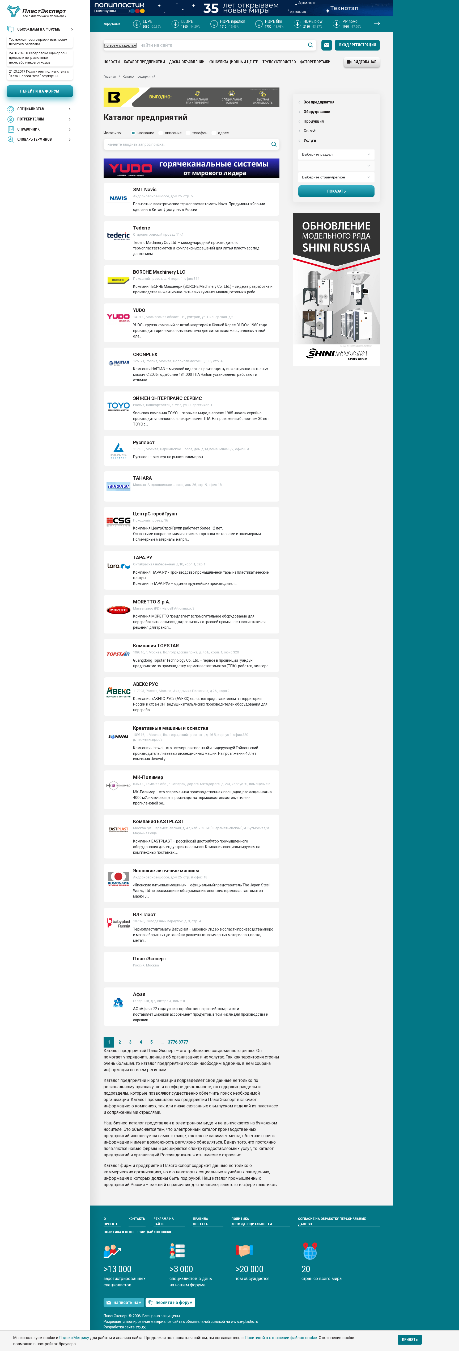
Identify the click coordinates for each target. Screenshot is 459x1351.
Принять (410, 1339)
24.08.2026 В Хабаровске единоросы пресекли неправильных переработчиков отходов (38, 57)
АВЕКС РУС (145, 684)
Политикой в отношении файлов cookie (281, 1337)
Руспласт (144, 442)
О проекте (111, 1221)
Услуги (310, 140)
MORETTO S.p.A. (151, 601)
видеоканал (365, 62)
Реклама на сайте (164, 1221)
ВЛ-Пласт (144, 914)
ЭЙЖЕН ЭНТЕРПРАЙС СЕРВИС (167, 398)
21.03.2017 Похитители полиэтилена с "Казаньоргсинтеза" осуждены (39, 73)
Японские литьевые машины (166, 870)
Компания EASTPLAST (158, 821)
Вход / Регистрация (357, 45)
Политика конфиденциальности (251, 1221)
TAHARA (142, 478)
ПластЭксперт (149, 958)
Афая (139, 994)
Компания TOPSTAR (156, 645)
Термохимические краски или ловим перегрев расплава (38, 41)
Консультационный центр (233, 62)
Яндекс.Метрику (74, 1337)
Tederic (141, 228)
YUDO (139, 310)
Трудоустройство (279, 62)
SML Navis (144, 189)
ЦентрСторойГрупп (155, 513)
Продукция (314, 121)
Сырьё (310, 131)
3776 (172, 1042)
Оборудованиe (317, 112)
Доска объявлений (187, 62)
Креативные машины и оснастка (170, 728)
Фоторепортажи (315, 62)
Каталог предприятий (144, 62)
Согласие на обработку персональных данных (332, 1221)
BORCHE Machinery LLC (159, 272)
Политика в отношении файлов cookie (138, 1232)
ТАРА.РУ (142, 557)
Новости (112, 62)
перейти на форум (174, 1302)
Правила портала (200, 1221)
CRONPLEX (145, 354)
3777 (183, 1042)
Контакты (137, 1219)
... (162, 1042)
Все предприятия (319, 102)
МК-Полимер (148, 777)
